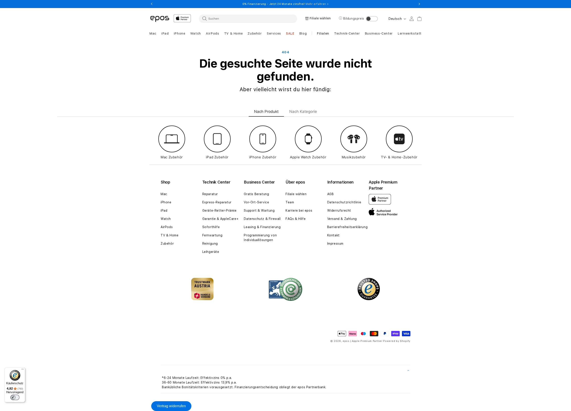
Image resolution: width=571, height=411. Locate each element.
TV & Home (169, 235)
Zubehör (167, 243)
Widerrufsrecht (339, 210)
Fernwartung (212, 235)
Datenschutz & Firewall (262, 219)
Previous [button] (151, 4)
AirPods (167, 227)
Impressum (335, 243)
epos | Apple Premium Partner (363, 341)
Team (290, 202)
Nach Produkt (266, 111)
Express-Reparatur (217, 202)
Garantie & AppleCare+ (220, 219)
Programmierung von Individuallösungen (260, 237)
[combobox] (248, 18)
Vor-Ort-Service (256, 202)
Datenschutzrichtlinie (344, 202)
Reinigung (210, 243)
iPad (164, 210)
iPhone (166, 202)
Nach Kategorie (303, 111)
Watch (166, 219)
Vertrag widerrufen (171, 406)
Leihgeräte (210, 252)
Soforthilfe (211, 227)
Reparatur (210, 194)
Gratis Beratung (256, 194)
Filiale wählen (296, 194)
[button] (152, 33)
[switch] (14, 397)
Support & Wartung (259, 210)
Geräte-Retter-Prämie (219, 210)
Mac (164, 194)
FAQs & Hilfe (296, 219)
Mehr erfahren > (317, 4)
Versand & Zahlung (342, 219)
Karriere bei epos (299, 210)
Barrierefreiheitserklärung (347, 227)
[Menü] (22, 370)
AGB (330, 194)
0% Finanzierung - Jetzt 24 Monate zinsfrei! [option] (285, 4)
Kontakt (333, 235)
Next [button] (419, 4)
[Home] (159, 18)
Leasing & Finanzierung (262, 227)
